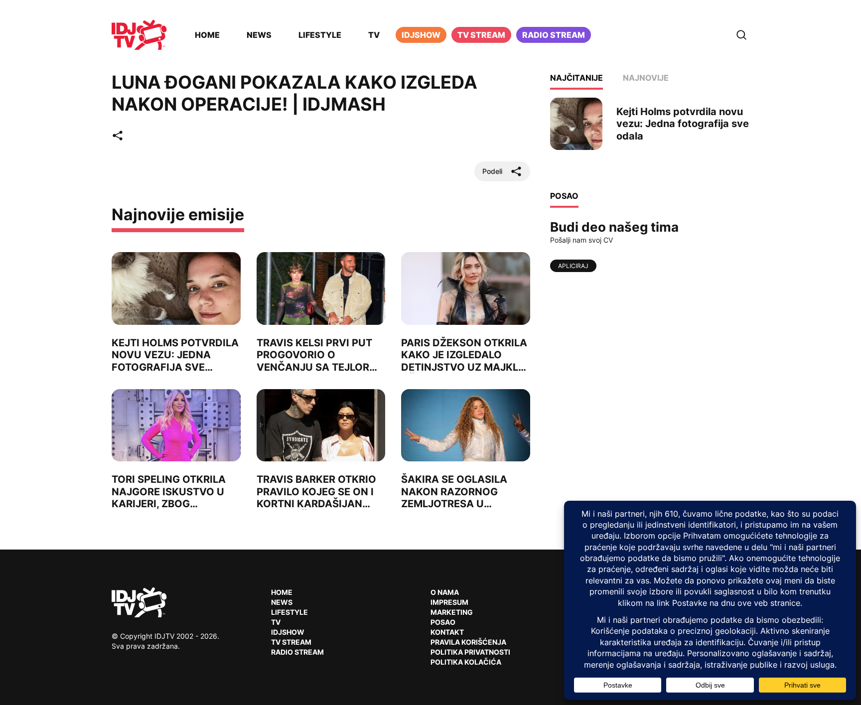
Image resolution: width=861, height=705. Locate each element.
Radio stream (553, 35)
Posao (442, 622)
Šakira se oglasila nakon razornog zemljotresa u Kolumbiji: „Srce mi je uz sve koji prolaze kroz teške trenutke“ (462, 509)
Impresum (449, 602)
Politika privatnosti (470, 652)
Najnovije (646, 78)
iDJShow (421, 35)
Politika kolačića (465, 662)
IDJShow (287, 632)
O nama (444, 592)
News (259, 35)
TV (374, 35)
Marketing (451, 612)
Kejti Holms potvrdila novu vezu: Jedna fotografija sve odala (175, 360)
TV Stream (481, 35)
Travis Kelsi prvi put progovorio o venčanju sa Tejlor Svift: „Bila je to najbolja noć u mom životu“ (315, 372)
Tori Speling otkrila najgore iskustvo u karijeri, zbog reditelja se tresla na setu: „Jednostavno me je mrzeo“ (175, 509)
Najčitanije (576, 78)
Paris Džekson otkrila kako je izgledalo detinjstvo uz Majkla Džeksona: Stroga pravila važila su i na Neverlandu (464, 372)
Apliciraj (573, 266)
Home (207, 35)
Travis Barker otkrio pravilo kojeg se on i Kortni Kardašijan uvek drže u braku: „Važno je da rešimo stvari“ (316, 509)
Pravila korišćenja (468, 642)
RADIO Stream (297, 652)
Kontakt (447, 632)
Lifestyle (319, 35)
